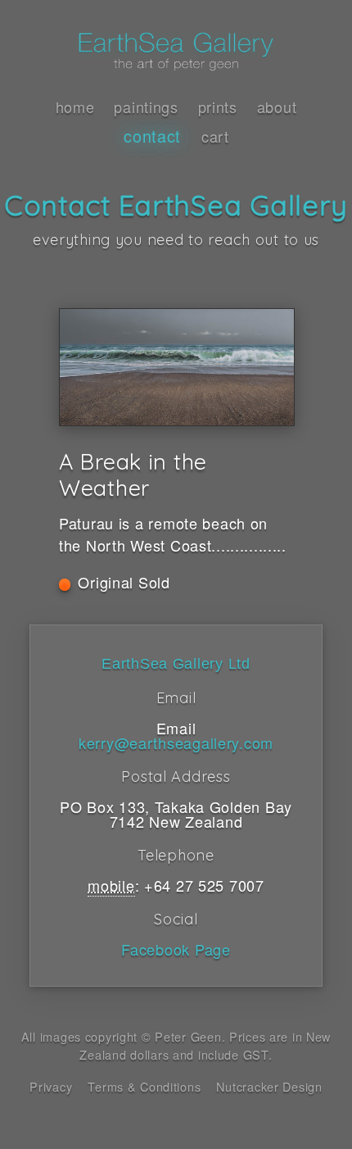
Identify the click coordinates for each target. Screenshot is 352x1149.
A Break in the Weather (133, 474)
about (277, 106)
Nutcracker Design (269, 1086)
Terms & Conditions (144, 1086)
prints (217, 106)
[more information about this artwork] (176, 367)
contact (152, 136)
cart (215, 136)
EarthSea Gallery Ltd (176, 664)
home (75, 106)
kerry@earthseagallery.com (176, 742)
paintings (146, 106)
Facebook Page (175, 949)
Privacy (50, 1086)
